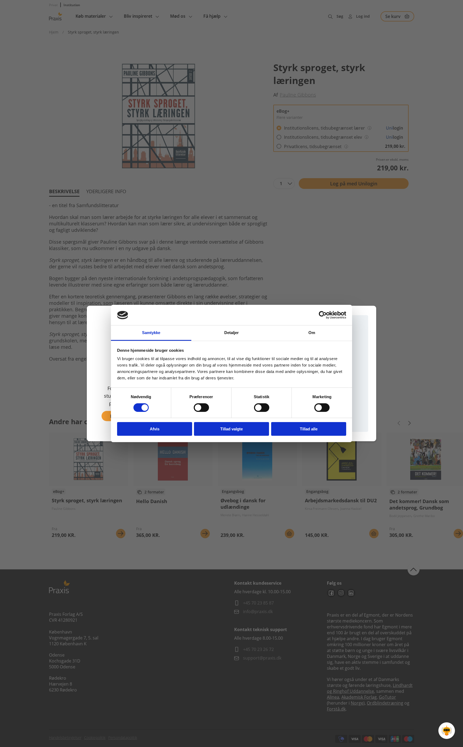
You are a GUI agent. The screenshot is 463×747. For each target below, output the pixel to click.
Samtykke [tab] (151, 333)
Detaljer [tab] (231, 333)
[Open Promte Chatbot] (446, 730)
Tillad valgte (231, 429)
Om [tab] (311, 333)
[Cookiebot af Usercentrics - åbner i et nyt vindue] (322, 315)
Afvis (154, 429)
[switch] (201, 407)
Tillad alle (309, 429)
